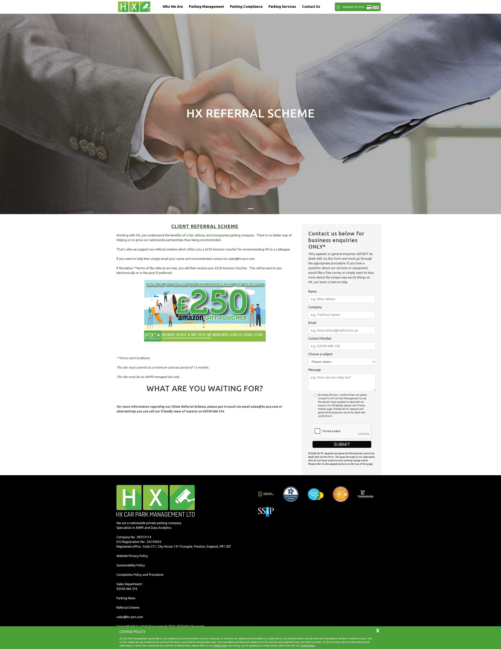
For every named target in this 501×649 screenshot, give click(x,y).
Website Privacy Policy (132, 556)
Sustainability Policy (130, 565)
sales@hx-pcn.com (241, 259)
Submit (342, 444)
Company (315, 307)
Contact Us (311, 6)
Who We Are (173, 6)
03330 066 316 (126, 588)
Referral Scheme (127, 607)
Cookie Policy (220, 645)
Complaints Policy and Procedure (139, 574)
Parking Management (206, 6)
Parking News (125, 598)
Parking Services (282, 6)
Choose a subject (320, 354)
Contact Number (320, 338)
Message (314, 369)
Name (312, 291)
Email (312, 322)
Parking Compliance (246, 6)
